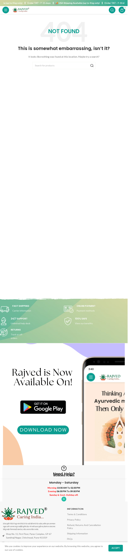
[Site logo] (20, 9)
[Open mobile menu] (6, 10)
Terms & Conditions (77, 514)
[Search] (112, 10)
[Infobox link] (96, 309)
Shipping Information (77, 533)
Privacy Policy (74, 519)
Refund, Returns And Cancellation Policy (84, 526)
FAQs (70, 538)
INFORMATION (75, 509)
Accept (116, 548)
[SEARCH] (92, 65)
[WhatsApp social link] (64, 499)
